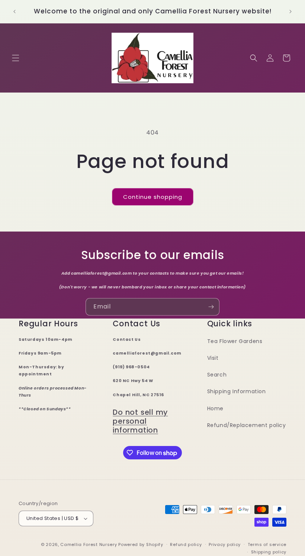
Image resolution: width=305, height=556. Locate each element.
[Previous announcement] (14, 11)
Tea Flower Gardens (235, 341)
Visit (213, 358)
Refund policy (186, 544)
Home (215, 408)
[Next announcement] (290, 11)
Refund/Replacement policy (246, 425)
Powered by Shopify (140, 544)
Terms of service (267, 544)
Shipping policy (269, 552)
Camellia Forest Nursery (88, 544)
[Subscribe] (211, 307)
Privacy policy (225, 544)
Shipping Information (236, 391)
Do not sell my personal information (140, 421)
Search (217, 374)
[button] (15, 58)
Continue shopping (152, 197)
